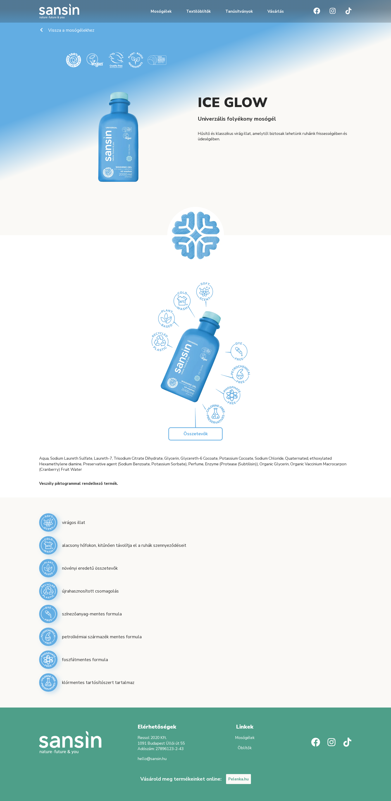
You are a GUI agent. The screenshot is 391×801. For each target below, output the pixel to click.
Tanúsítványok (239, 11)
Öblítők (245, 748)
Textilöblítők (198, 11)
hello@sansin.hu (152, 758)
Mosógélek (161, 11)
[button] (195, 433)
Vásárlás (275, 11)
